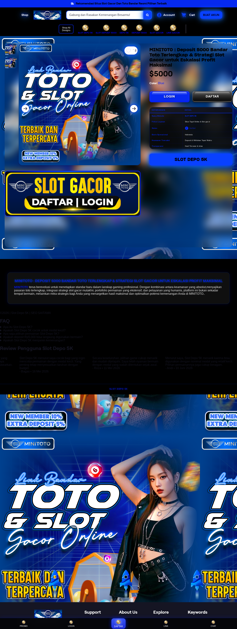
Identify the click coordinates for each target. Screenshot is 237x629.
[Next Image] (134, 108)
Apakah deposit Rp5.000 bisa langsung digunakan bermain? (43, 337)
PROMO (24, 626)
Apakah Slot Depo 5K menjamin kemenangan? (34, 340)
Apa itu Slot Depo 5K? (17, 327)
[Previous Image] (25, 108)
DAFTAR (212, 96)
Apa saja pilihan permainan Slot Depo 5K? (31, 333)
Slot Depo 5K (191, 159)
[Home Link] (47, 15)
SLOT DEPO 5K (118, 389)
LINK (166, 626)
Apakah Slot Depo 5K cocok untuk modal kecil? (34, 330)
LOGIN (169, 96)
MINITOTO (21, 287)
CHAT (213, 626)
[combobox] (104, 15)
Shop (24, 14)
